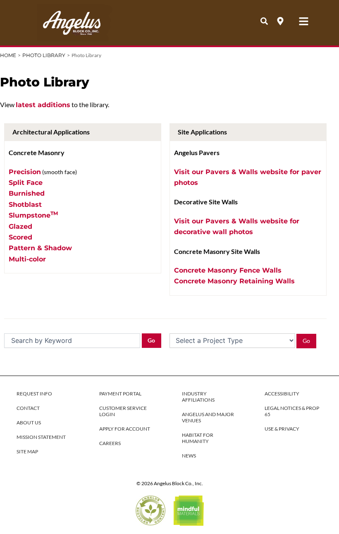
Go (151, 340)
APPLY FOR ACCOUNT (124, 429)
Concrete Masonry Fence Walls (228, 270)
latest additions (43, 105)
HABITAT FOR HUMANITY (197, 438)
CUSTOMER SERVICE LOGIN (123, 411)
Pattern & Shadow (40, 248)
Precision (25, 172)
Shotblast (25, 204)
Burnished (27, 193)
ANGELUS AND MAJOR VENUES (208, 417)
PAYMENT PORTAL (120, 393)
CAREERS (110, 443)
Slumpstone (33, 214)
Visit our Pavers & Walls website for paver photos (247, 177)
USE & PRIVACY (282, 429)
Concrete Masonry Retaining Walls (234, 281)
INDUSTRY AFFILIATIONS (198, 396)
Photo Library (43, 55)
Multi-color (27, 259)
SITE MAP (27, 451)
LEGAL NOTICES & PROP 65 (292, 411)
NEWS (189, 456)
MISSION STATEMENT (41, 437)
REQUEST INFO (34, 393)
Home (8, 55)
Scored (20, 237)
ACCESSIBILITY (282, 393)
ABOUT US (29, 422)
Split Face (26, 183)
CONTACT (28, 408)
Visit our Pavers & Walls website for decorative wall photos (236, 226)
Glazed (20, 226)
